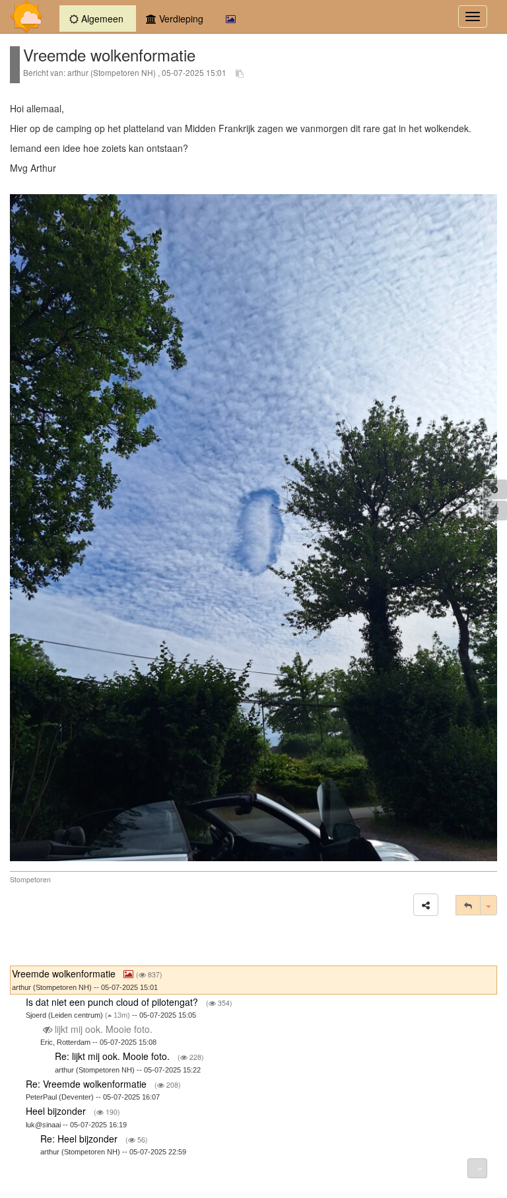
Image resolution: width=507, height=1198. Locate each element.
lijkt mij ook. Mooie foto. (103, 1029)
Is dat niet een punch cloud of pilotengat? (113, 1001)
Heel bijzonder (57, 1110)
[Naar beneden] (477, 1168)
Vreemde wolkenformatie (65, 973)
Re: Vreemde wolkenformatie (87, 1083)
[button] (425, 905)
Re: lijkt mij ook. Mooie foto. (113, 1056)
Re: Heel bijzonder (80, 1138)
